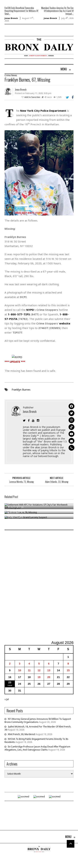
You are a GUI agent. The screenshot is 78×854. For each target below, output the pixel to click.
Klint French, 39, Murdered (21, 734)
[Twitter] (71, 413)
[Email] (71, 441)
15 (68, 670)
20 (48, 677)
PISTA (13, 319)
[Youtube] (71, 434)
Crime (8, 75)
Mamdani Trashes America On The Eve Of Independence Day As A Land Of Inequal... (57, 10)
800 (13, 314)
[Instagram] (71, 420)
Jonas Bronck (11, 18)
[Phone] (71, 448)
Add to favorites (32, 97)
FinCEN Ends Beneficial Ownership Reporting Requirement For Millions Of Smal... (21, 10)
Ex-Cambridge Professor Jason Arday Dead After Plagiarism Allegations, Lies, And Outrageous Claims (37, 748)
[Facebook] (71, 406)
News (14, 75)
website (64, 323)
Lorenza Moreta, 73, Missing (21, 481)
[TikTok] (71, 427)
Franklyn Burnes (21, 389)
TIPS (27, 314)
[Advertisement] (39, 586)
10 (19, 670)
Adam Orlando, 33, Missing (56, 481)
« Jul (7, 699)
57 (6, 319)
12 (39, 670)
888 (65, 314)
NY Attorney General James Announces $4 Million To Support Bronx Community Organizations (38, 720)
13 (48, 670)
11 (29, 670)
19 (39, 677)
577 (19, 314)
